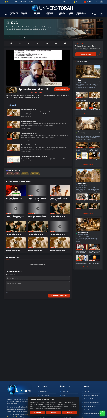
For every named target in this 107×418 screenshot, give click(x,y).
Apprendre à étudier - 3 (35, 234)
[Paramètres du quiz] (99, 54)
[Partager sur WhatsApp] (20, 43)
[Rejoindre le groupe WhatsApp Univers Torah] (102, 413)
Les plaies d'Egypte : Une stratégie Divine (14, 199)
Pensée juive (37, 14)
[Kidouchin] (88, 175)
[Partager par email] (56, 43)
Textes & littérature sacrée (84, 134)
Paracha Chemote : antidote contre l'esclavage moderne (37, 199)
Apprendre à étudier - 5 (13, 250)
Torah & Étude (24, 14)
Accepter (69, 412)
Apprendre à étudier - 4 (57, 234)
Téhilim (86, 391)
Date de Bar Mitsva (90, 406)
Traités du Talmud (82, 185)
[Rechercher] (101, 14)
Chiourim (62, 14)
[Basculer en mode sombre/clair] (101, 1)
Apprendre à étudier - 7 (57, 250)
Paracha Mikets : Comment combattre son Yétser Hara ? (15, 217)
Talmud (20, 37)
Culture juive (49, 14)
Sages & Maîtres (82, 82)
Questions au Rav (81, 14)
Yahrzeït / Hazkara (90, 410)
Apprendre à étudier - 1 (57, 216)
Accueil (8, 37)
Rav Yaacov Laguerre (37, 92)
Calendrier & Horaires (91, 395)
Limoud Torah (83, 233)
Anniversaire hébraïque (91, 413)
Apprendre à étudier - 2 (13, 234)
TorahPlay (65, 395)
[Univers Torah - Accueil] (53, 8)
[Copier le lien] (11, 43)
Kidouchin (82, 183)
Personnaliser (37, 412)
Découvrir (65, 391)
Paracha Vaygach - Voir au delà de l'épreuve (58, 199)
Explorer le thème (87, 113)
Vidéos (71, 14)
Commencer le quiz (85, 54)
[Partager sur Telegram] (47, 43)
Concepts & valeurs (83, 234)
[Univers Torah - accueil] (20, 390)
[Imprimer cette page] (65, 43)
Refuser (53, 412)
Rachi (80, 80)
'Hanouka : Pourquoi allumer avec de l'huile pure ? (37, 217)
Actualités (14, 14)
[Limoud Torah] (88, 224)
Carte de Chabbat (89, 399)
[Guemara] (88, 123)
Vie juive (94, 14)
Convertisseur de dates (91, 402)
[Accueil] (6, 14)
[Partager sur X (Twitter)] (38, 43)
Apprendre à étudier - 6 (35, 250)
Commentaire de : (10, 274)
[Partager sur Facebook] (28, 43)
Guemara (81, 132)
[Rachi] (88, 71)
